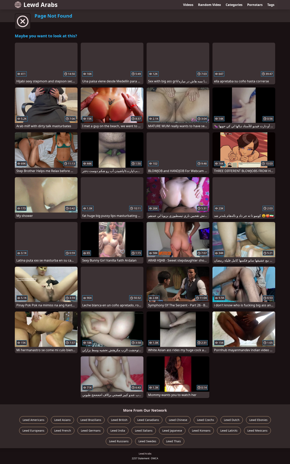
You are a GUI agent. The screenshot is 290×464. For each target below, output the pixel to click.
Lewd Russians (119, 441)
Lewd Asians (62, 420)
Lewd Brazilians (90, 420)
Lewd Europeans (33, 430)
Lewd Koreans (201, 430)
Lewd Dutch (231, 420)
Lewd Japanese (172, 430)
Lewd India (117, 430)
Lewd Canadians (148, 420)
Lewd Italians (143, 430)
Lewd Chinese (178, 420)
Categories (234, 5)
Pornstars (255, 5)
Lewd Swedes (147, 441)
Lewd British (119, 420)
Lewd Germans (91, 430)
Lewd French (62, 430)
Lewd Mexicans (257, 430)
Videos (188, 5)
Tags (270, 5)
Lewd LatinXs (229, 430)
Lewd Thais (173, 441)
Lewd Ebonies (258, 420)
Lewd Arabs (40, 5)
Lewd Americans (33, 420)
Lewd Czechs (205, 420)
